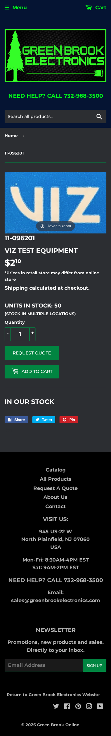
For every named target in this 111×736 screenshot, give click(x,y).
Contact (55, 506)
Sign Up (94, 665)
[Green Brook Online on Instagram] (89, 707)
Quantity (15, 322)
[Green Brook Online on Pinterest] (78, 707)
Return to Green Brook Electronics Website (53, 694)
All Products (56, 479)
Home (11, 135)
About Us (55, 497)
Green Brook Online (58, 724)
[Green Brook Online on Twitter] (56, 707)
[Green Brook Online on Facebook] (67, 707)
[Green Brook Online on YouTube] (100, 707)
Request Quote (32, 353)
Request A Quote (55, 488)
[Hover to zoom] (55, 203)
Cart (100, 7)
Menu (19, 7)
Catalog (56, 470)
